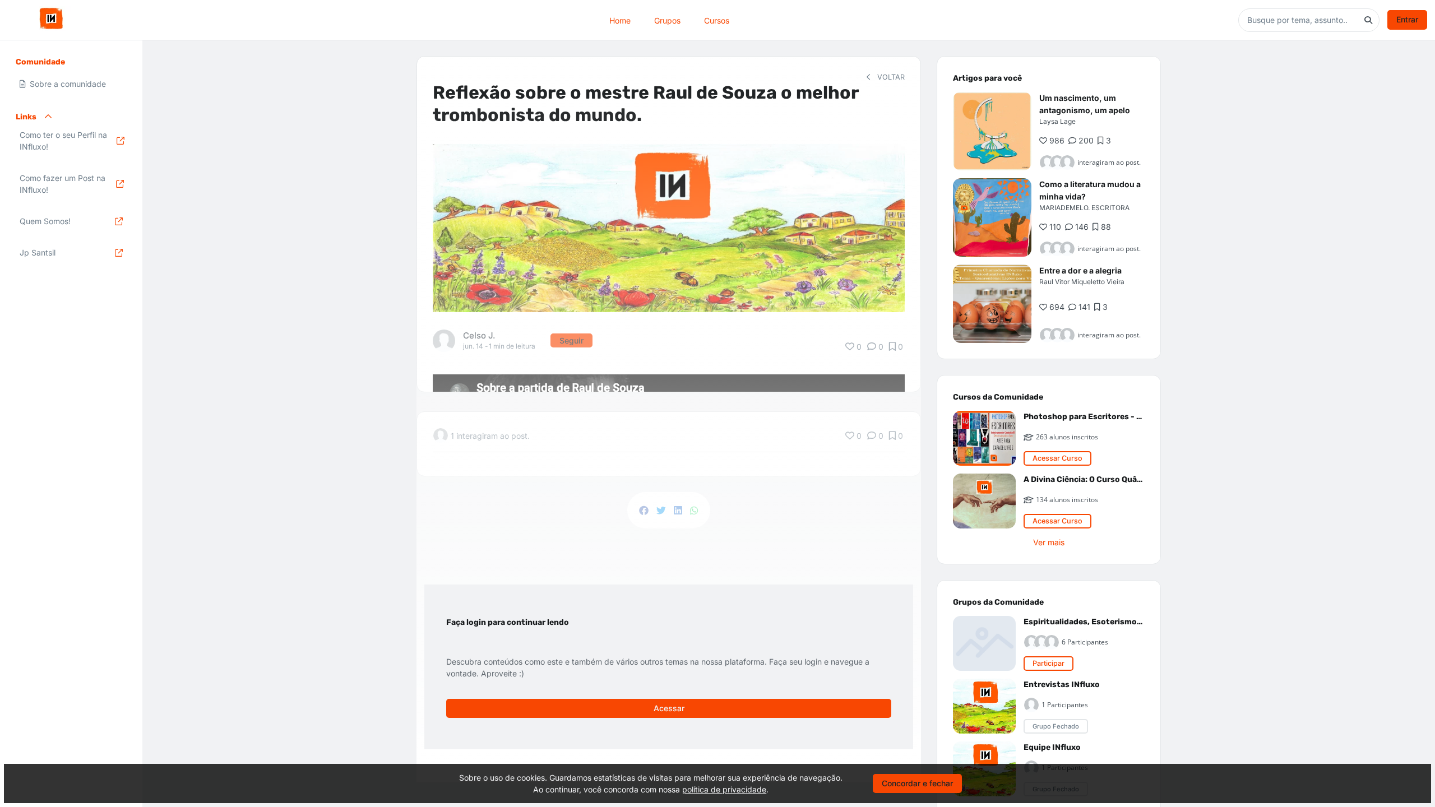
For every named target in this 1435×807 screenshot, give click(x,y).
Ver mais (1048, 542)
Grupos (667, 20)
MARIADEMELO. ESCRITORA (1084, 207)
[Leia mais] (992, 131)
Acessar (669, 708)
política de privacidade (724, 789)
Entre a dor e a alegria (1080, 270)
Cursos (716, 20)
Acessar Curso (1057, 458)
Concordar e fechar (917, 783)
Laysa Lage (1057, 121)
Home (620, 20)
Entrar (1407, 19)
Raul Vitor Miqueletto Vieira (1081, 281)
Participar (1048, 663)
